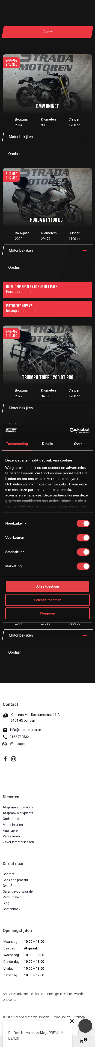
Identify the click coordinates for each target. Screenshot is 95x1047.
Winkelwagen (85, 1039)
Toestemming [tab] (17, 444)
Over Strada (11, 886)
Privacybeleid (61, 1017)
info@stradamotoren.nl (27, 730)
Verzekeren (11, 836)
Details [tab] (47, 444)
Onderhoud (11, 819)
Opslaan (14, 154)
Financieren (11, 830)
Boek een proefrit (15, 880)
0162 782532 (19, 737)
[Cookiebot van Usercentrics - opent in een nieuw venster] (69, 431)
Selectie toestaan (47, 600)
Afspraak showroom (18, 807)
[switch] (83, 537)
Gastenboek (11, 909)
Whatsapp (17, 744)
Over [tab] (78, 444)
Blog (6, 903)
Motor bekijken (21, 137)
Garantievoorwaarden (19, 891)
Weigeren (47, 613)
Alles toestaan (47, 586)
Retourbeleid (12, 897)
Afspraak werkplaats (18, 813)
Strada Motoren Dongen (31, 1017)
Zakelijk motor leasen (18, 842)
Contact (8, 874)
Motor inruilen (13, 825)
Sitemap (79, 1017)
